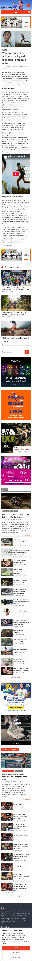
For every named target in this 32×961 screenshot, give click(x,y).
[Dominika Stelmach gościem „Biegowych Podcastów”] (7, 834)
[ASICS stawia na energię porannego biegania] (7, 560)
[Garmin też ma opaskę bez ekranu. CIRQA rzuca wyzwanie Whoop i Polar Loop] (7, 619)
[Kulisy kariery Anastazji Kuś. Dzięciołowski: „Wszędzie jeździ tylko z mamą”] (16, 753)
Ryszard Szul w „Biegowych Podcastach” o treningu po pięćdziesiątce (20, 816)
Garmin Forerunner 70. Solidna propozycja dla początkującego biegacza (21, 601)
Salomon (4, 68)
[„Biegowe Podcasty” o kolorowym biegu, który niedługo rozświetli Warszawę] (7, 803)
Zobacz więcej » (16, 677)
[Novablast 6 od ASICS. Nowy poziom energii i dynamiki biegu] (7, 668)
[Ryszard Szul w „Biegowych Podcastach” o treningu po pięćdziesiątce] (7, 813)
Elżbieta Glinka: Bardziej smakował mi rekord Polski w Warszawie (20, 826)
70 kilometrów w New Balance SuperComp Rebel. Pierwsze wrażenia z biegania (20, 541)
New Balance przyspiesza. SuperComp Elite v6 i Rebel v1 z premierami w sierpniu (21, 611)
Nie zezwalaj (16, 957)
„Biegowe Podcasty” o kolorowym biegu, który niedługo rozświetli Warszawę (20, 806)
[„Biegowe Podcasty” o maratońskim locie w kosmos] (7, 864)
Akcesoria (5, 511)
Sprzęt (4, 50)
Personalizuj (16, 952)
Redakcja (15, 66)
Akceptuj (16, 948)
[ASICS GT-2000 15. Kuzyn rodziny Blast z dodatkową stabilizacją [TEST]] (7, 569)
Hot (11, 511)
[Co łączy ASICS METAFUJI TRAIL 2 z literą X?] (7, 630)
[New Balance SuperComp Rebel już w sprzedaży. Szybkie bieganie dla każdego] (7, 549)
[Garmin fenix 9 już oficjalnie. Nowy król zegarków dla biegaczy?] (16, 494)
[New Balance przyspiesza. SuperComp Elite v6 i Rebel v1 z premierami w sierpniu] (7, 609)
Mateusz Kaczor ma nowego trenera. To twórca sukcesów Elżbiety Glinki (20, 846)
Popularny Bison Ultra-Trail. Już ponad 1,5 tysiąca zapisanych (14, 314)
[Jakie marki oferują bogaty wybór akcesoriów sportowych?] (7, 579)
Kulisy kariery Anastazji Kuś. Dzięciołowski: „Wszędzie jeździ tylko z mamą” (14, 776)
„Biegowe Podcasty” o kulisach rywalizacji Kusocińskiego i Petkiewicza (21, 856)
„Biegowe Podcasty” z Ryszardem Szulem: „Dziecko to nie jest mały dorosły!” (21, 876)
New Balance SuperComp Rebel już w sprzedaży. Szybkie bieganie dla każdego (21, 552)
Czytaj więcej (26, 535)
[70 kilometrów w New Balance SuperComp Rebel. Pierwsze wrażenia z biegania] (7, 539)
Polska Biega (19, 771)
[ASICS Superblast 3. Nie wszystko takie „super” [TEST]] (7, 658)
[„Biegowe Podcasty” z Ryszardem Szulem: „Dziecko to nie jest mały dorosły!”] (7, 873)
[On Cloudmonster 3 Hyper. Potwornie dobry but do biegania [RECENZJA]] (7, 588)
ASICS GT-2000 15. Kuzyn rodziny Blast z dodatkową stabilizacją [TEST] (20, 571)
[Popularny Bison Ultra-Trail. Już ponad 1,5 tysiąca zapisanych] (16, 296)
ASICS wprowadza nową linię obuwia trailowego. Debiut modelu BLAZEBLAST (16, 340)
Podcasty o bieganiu (10, 750)
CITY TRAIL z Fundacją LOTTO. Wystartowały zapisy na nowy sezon (15, 288)
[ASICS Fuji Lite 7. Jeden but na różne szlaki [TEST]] (7, 639)
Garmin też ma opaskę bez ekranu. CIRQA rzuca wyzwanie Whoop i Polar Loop (21, 622)
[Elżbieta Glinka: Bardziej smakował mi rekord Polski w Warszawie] (7, 824)
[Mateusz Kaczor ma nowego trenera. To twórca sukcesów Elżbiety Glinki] (7, 843)
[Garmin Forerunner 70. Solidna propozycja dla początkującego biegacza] (7, 599)
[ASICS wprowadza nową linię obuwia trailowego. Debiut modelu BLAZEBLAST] (16, 322)
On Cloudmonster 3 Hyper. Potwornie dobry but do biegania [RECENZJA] (20, 591)
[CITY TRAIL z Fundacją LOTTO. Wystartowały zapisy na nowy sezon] (16, 271)
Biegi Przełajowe (24, 66)
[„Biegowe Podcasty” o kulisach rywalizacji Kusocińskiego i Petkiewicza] (7, 854)
